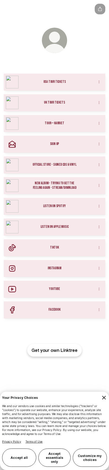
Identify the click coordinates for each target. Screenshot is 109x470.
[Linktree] (9, 9)
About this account (39, 372)
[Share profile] (100, 9)
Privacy (77, 367)
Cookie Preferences (41, 367)
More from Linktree (70, 372)
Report (64, 367)
